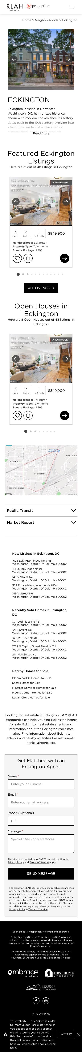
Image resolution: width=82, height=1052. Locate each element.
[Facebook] (36, 1003)
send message (41, 874)
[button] (41, 470)
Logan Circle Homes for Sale (31, 697)
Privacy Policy (16, 862)
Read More (41, 133)
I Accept (65, 1034)
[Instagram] (46, 1003)
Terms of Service (39, 862)
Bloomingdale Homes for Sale (31, 678)
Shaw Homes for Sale (26, 682)
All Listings (39, 288)
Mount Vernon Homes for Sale (32, 692)
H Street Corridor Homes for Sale (34, 687)
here (25, 900)
